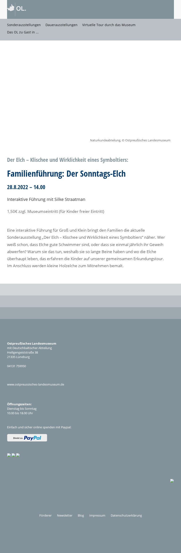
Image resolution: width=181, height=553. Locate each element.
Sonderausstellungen (24, 25)
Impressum (97, 515)
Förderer (45, 515)
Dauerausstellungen (61, 25)
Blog (81, 515)
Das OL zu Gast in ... (23, 32)
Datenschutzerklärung (126, 515)
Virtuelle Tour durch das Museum (109, 25)
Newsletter (64, 515)
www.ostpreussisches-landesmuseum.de (35, 384)
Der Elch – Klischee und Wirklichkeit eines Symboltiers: (67, 159)
